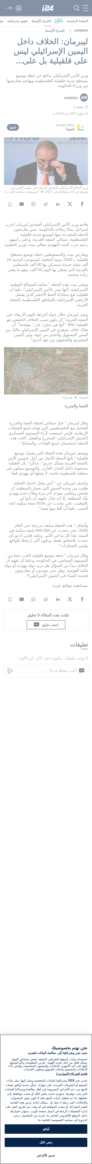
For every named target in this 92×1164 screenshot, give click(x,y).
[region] (46, 1099)
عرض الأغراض (46, 1155)
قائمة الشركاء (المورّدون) (71, 1073)
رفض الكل (46, 1142)
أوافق (46, 1129)
